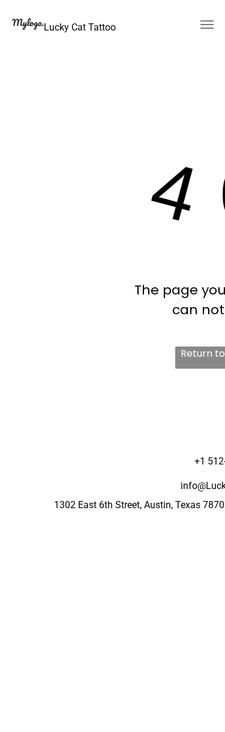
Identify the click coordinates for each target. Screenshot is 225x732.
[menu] (207, 25)
